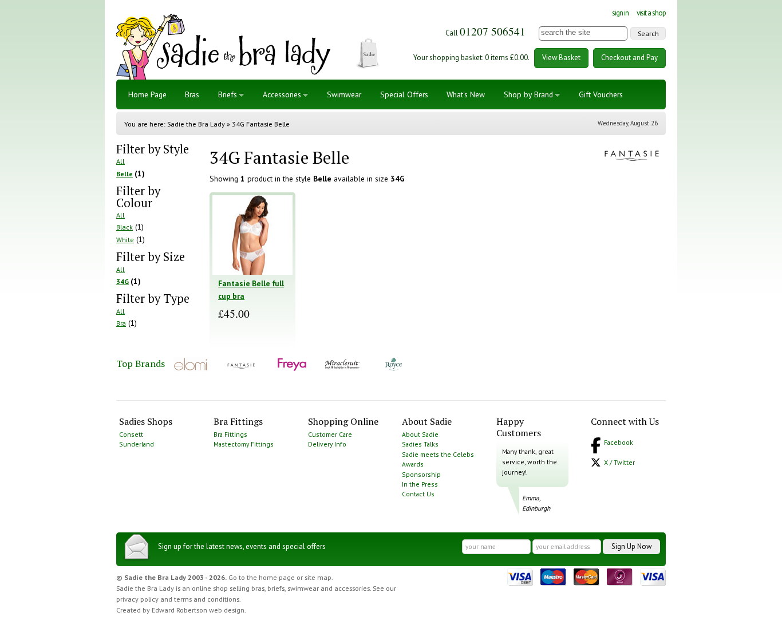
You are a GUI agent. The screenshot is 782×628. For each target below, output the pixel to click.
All (120, 161)
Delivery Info (327, 444)
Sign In (620, 13)
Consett (131, 434)
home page (277, 577)
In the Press (420, 484)
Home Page (147, 94)
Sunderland (136, 444)
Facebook (618, 442)
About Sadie (420, 434)
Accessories (282, 94)
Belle (124, 173)
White (125, 239)
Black (124, 227)
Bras (192, 94)
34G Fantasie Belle (261, 124)
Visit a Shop (651, 13)
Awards (413, 464)
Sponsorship (421, 474)
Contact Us (418, 493)
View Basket (561, 57)
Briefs (227, 94)
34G (122, 281)
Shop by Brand (528, 94)
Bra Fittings (230, 434)
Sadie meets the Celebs (438, 454)
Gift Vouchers (601, 94)
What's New (466, 94)
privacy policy (137, 599)
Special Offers (404, 94)
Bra (121, 323)
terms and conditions (206, 599)
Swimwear (344, 94)
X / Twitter (619, 462)
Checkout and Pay (629, 57)
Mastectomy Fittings (244, 444)
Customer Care (330, 434)
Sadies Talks (420, 444)
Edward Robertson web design (198, 610)
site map (318, 577)
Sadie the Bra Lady (196, 124)
